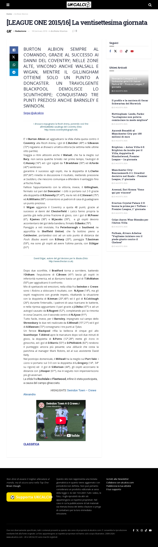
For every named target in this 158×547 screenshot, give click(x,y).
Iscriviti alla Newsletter (117, 479)
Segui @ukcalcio (33, 113)
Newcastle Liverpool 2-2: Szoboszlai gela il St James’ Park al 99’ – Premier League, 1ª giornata (128, 82)
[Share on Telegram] (14, 72)
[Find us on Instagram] (121, 51)
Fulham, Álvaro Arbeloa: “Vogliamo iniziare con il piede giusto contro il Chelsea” (127, 237)
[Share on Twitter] (14, 57)
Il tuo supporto (113, 489)
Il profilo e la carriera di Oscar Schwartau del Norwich (130, 102)
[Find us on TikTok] (146, 530)
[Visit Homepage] (79, 5)
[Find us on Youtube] (132, 51)
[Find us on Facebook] (110, 51)
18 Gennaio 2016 (39, 31)
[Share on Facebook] (14, 50)
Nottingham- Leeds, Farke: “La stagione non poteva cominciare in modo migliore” (130, 117)
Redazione (20, 31)
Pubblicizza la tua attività (118, 485)
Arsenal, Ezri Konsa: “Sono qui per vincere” (128, 191)
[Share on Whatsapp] (14, 65)
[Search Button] (150, 4)
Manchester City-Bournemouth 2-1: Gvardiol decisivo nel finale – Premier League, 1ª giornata (129, 174)
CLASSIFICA (31, 444)
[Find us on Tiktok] (126, 51)
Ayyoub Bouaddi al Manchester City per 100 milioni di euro (127, 133)
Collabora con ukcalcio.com (120, 482)
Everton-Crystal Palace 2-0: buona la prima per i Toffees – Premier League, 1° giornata (130, 206)
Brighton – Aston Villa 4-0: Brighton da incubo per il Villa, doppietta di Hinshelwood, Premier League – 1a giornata (128, 153)
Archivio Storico (21, 14)
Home (9, 14)
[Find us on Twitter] (115, 51)
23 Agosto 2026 (120, 91)
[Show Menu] (7, 4)
